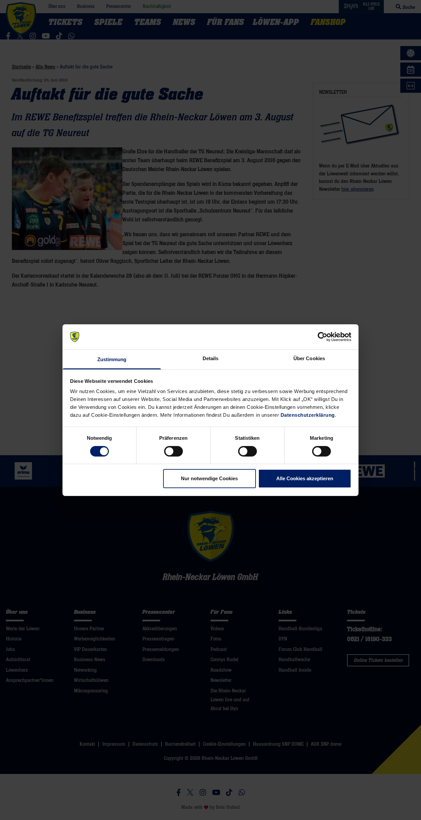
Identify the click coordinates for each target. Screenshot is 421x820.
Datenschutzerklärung (308, 415)
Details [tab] (211, 358)
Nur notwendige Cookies (209, 478)
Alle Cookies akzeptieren (304, 478)
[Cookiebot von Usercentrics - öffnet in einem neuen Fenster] (322, 337)
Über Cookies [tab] (309, 358)
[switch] (173, 451)
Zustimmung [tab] (112, 359)
